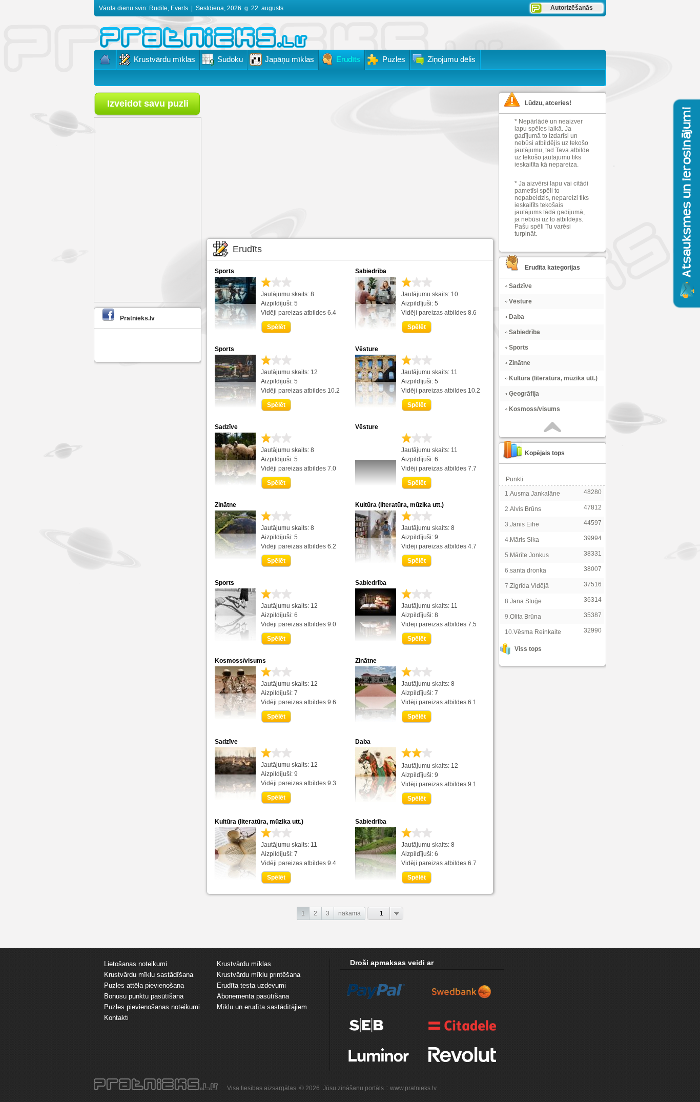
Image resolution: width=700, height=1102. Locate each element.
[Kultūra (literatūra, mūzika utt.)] (375, 561)
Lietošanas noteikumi (135, 964)
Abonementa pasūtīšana (253, 996)
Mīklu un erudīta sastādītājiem (262, 1007)
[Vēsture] (375, 405)
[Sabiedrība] (375, 327)
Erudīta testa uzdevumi (251, 985)
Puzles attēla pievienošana (144, 985)
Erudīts (247, 249)
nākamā (349, 913)
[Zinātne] (235, 557)
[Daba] (375, 800)
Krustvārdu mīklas (244, 964)
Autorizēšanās (571, 7)
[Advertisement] (350, 161)
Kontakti (116, 1018)
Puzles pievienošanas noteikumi (152, 1007)
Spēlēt (276, 327)
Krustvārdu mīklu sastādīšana (148, 974)
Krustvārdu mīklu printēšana (258, 974)
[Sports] (235, 327)
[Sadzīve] (235, 483)
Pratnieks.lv (137, 318)
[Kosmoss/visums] (235, 717)
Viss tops (528, 648)
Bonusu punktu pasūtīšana (143, 996)
